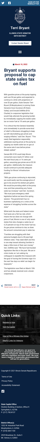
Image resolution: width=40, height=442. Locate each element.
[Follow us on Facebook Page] (10, 3)
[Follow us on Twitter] (3, 3)
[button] (20, 52)
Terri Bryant (20, 28)
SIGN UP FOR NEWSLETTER (33, 3)
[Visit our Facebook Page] (3, 391)
